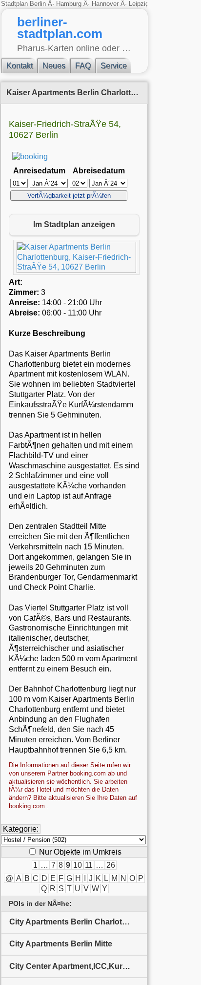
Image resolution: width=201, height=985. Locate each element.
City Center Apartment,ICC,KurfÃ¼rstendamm (78, 966)
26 (110, 865)
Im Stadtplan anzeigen (74, 224)
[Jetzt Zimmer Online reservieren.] (30, 156)
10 (77, 865)
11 (89, 865)
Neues (53, 66)
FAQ (83, 66)
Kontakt (19, 66)
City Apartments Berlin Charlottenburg (78, 922)
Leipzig (139, 3)
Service (113, 66)
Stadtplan (15, 3)
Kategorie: (21, 829)
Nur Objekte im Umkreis (79, 852)
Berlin (39, 3)
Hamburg (68, 3)
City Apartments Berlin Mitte (60, 944)
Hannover (105, 3)
